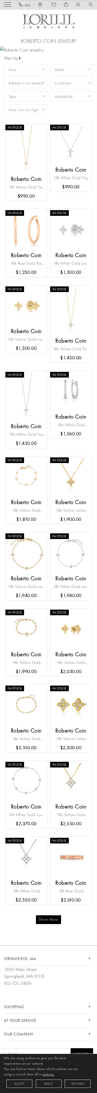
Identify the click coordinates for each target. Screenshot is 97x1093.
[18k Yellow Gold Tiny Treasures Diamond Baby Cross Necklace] (26, 149)
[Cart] (66, 5)
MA (28, 5)
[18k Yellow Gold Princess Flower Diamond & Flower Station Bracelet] (26, 477)
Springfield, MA (20, 958)
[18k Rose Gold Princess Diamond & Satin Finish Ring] (71, 857)
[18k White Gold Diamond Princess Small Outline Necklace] (26, 857)
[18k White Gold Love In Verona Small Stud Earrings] (71, 230)
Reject (48, 1084)
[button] (90, 5)
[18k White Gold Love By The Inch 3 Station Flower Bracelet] (71, 553)
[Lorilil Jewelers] (48, 20)
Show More (48, 919)
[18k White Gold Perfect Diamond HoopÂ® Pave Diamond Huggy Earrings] (71, 391)
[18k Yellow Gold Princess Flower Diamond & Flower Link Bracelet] (26, 705)
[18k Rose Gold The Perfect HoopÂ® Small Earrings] (26, 230)
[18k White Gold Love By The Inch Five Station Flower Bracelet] (26, 781)
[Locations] (41, 5)
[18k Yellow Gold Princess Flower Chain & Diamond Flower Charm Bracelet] (26, 629)
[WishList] (54, 5)
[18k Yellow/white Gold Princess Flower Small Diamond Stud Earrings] (71, 705)
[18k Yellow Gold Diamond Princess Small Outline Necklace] (71, 781)
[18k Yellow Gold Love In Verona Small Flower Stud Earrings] (26, 306)
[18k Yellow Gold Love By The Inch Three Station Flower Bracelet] (26, 553)
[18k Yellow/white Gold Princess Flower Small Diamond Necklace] (71, 477)
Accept (19, 1084)
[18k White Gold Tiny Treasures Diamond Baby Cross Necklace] (71, 144)
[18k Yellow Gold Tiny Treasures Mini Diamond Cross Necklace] (71, 310)
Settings (77, 1084)
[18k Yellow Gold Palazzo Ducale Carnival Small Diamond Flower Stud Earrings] (71, 629)
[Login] (78, 5)
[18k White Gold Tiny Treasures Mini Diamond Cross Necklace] (26, 396)
